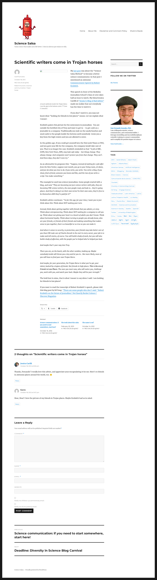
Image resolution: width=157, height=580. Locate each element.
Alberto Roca (123, 163)
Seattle (128, 208)
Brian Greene (116, 175)
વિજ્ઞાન (136, 216)
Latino (139, 193)
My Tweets (114, 83)
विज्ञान (125, 216)
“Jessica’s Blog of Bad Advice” (91, 101)
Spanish (136, 208)
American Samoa (117, 167)
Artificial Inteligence (132, 167)
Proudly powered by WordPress (36, 570)
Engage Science (125, 190)
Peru (113, 201)
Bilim (113, 171)
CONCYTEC (137, 178)
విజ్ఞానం (121, 220)
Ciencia (125, 175)
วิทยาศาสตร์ (125, 223)
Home (82, 31)
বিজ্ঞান (130, 216)
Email (17, 477)
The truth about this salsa (70, 323)
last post (77, 71)
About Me (92, 31)
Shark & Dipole (136, 31)
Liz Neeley (134, 197)
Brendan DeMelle (132, 171)
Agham (114, 163)
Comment (19, 434)
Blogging (120, 171)
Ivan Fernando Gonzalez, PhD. (121, 128)
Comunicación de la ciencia (121, 178)
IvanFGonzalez (19, 76)
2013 (112, 160)
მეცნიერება (135, 223)
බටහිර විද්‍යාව (115, 223)
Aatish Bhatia (121, 160)
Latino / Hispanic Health (119, 197)
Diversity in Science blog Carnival (122, 186)
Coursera (114, 182)
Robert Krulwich (20, 85)
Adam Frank (132, 160)
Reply (17, 381)
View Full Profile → (117, 144)
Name (17, 466)
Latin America (130, 193)
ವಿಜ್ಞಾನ (127, 220)
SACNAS (114, 205)
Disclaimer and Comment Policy (113, 31)
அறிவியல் (114, 220)
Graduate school (117, 193)
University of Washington (127, 212)
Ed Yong (114, 190)
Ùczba (119, 216)
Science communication (127, 205)
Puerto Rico (121, 201)
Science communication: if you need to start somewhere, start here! (49, 325)
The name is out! (88, 323)
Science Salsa (25, 43)
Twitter (113, 212)
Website (18, 487)
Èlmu (113, 216)
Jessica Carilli (26, 363)
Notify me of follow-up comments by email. (29, 500)
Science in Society (117, 208)
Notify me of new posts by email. (25, 506)
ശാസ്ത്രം (133, 220)
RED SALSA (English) (21, 82)
